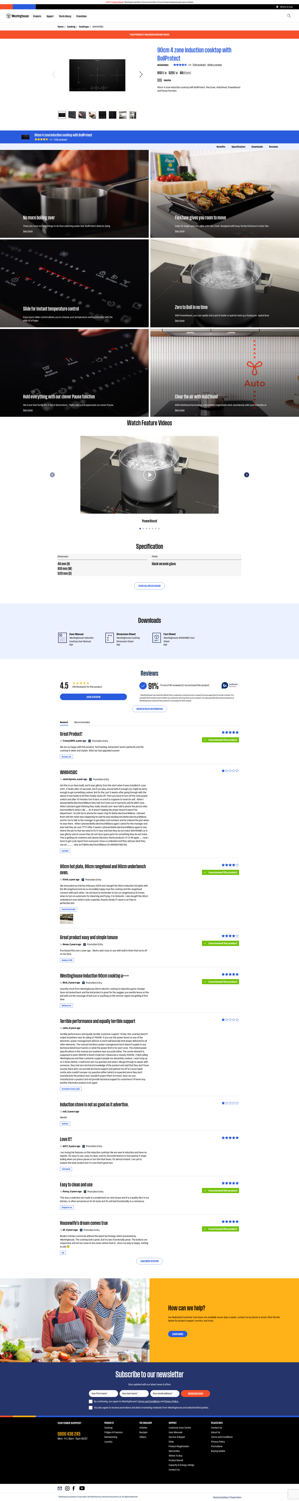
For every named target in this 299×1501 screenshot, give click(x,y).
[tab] (62, 115)
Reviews (273, 146)
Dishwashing (110, 1436)
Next (139, 74)
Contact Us (174, 1469)
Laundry (108, 1441)
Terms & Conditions (221, 1497)
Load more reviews (149, 1261)
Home (61, 26)
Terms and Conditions (149, 1401)
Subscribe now (195, 1393)
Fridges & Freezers (113, 1432)
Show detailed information (149, 709)
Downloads (257, 146)
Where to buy (286, 6)
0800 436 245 (69, 1433)
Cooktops (84, 26)
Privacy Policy (235, 1497)
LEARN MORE (177, 1334)
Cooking (71, 26)
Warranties (174, 1450)
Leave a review (93, 697)
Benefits (221, 146)
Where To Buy (176, 1455)
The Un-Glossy (65, 16)
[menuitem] (37, 16)
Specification (238, 146)
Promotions (81, 16)
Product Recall (117, 2)
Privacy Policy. (171, 1401)
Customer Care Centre (180, 1427)
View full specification (149, 586)
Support (50, 16)
